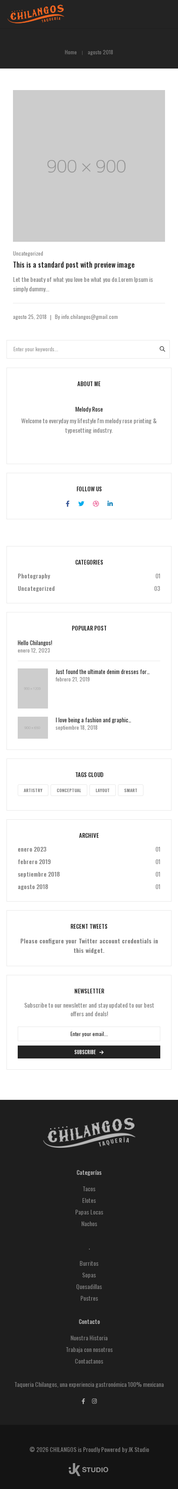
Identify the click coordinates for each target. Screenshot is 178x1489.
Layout (102, 790)
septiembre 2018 (39, 873)
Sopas (89, 1274)
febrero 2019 (34, 861)
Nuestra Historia (89, 1337)
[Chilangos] (35, 19)
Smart (130, 790)
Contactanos (89, 1360)
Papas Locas (89, 1211)
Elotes (89, 1200)
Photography (34, 575)
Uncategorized (28, 253)
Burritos (89, 1262)
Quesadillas (89, 1286)
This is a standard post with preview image (74, 264)
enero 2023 (32, 848)
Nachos (89, 1223)
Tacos (89, 1188)
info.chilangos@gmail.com (89, 316)
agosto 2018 (33, 886)
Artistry (33, 790)
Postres (89, 1297)
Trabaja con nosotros (89, 1349)
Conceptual (69, 790)
